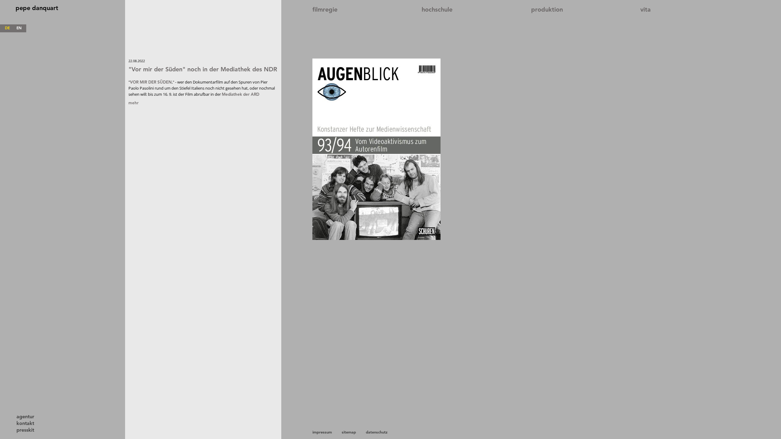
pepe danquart (37, 8)
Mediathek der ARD (240, 95)
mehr (133, 103)
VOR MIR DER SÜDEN (151, 82)
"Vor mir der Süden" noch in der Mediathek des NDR (202, 70)
